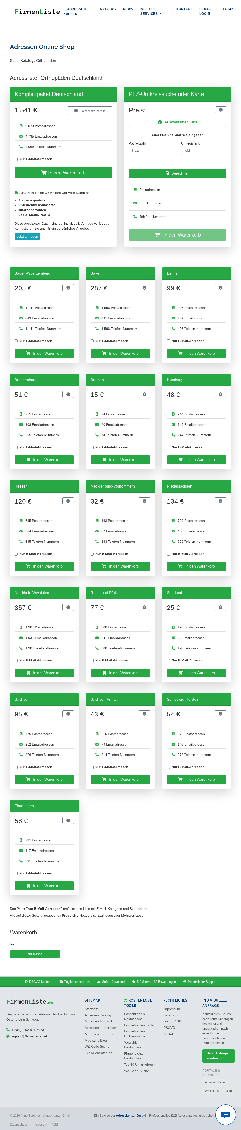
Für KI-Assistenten (98, 1053)
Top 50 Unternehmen (140, 1064)
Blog (229, 1090)
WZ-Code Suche (97, 1046)
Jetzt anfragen (27, 236)
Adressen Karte (215, 1082)
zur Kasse (35, 954)
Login (228, 9)
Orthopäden (46, 61)
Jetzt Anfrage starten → (217, 1056)
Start (14, 61)
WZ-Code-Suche (136, 1071)
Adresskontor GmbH (131, 1115)
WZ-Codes (212, 1090)
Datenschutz (172, 1015)
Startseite (92, 1009)
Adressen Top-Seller (100, 1021)
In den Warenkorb (66, 172)
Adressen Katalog (98, 1015)
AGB (55, 1124)
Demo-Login (205, 11)
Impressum (171, 1009)
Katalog (108, 9)
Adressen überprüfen (100, 1034)
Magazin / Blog (96, 1040)
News (128, 9)
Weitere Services (149, 11)
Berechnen (180, 173)
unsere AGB (172, 1021)
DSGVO (169, 1028)
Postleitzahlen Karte (139, 1025)
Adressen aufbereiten (101, 1028)
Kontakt (184, 9)
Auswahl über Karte (180, 122)
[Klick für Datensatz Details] (220, 109)
